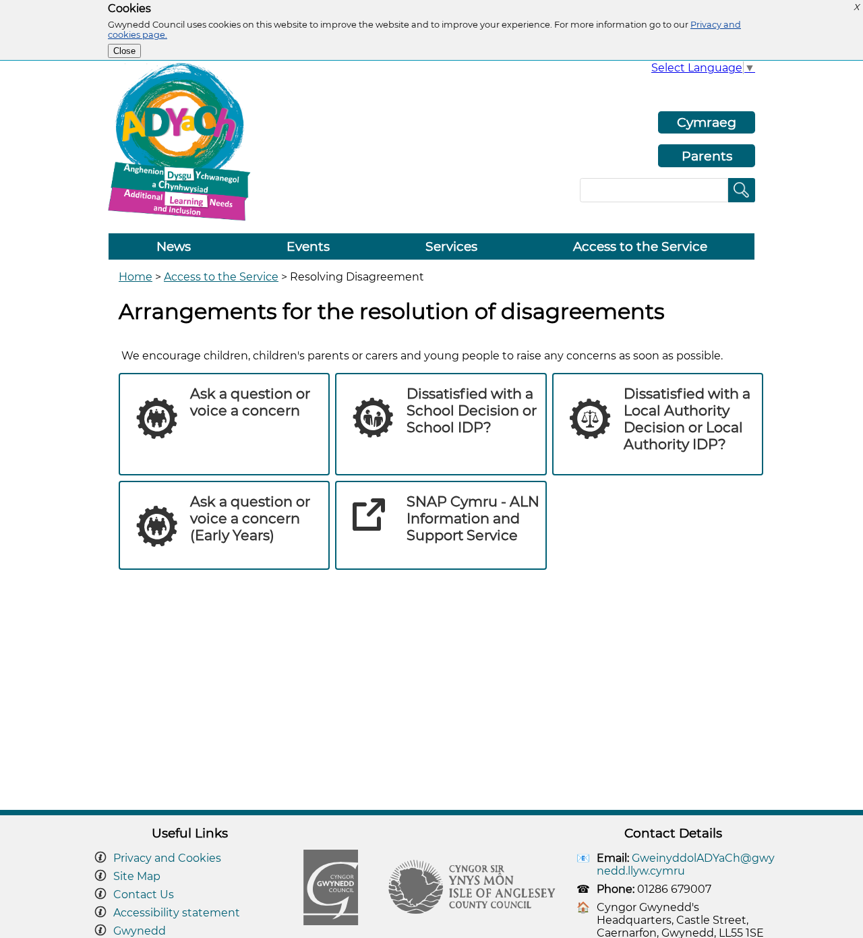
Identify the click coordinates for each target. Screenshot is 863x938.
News (173, 246)
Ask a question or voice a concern (250, 402)
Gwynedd (139, 931)
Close (124, 51)
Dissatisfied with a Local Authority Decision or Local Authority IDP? (687, 418)
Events (308, 246)
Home (135, 276)
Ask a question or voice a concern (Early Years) (250, 518)
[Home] (183, 219)
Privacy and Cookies (167, 858)
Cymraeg (706, 122)
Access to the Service (640, 246)
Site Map (136, 876)
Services (451, 246)
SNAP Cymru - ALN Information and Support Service (473, 518)
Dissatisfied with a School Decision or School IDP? (472, 410)
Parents (707, 156)
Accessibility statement (176, 912)
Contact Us (143, 894)
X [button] (856, 7)
